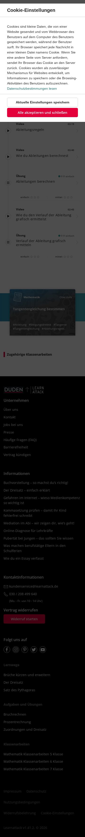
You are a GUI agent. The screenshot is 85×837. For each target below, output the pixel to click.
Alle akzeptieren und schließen (42, 112)
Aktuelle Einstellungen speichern (42, 102)
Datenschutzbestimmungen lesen (32, 88)
